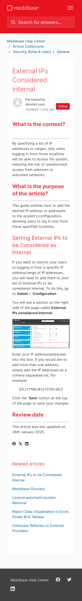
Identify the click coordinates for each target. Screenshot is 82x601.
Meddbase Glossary (28, 489)
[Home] (23, 8)
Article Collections (28, 46)
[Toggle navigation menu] (70, 8)
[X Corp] (20, 444)
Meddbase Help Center (26, 41)
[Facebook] (14, 444)
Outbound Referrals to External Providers (38, 528)
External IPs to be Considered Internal (37, 477)
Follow (63, 106)
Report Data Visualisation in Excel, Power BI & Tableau (40, 514)
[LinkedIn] (26, 444)
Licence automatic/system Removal (34, 500)
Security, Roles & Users (32, 51)
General (63, 51)
